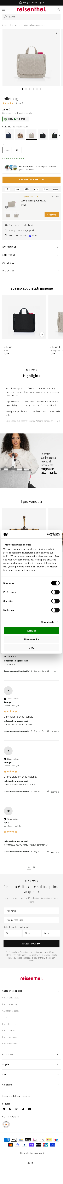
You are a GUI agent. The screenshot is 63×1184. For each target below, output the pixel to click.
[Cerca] (5, 17)
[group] (31, 713)
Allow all (31, 630)
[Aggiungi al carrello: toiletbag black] (41, 334)
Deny (31, 647)
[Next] (60, 134)
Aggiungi (51, 215)
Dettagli (55, 196)
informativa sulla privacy (39, 955)
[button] (3, 9)
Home (4, 25)
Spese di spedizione (19, 113)
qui (30, 236)
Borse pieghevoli (9, 1044)
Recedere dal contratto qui (16, 1096)
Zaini (4, 1017)
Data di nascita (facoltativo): (16, 927)
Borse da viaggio (9, 1004)
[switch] (55, 592)
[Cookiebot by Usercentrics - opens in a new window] (47, 534)
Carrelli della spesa (10, 1011)
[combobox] (31, 17)
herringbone (15, 25)
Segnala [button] (37, 671)
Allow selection (31, 639)
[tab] (22, 89)
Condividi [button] (45, 671)
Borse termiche (9, 1024)
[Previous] (3, 134)
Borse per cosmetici (11, 1037)
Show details (47, 622)
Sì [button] (31, 671)
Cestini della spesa (10, 998)
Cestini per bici (9, 1031)
